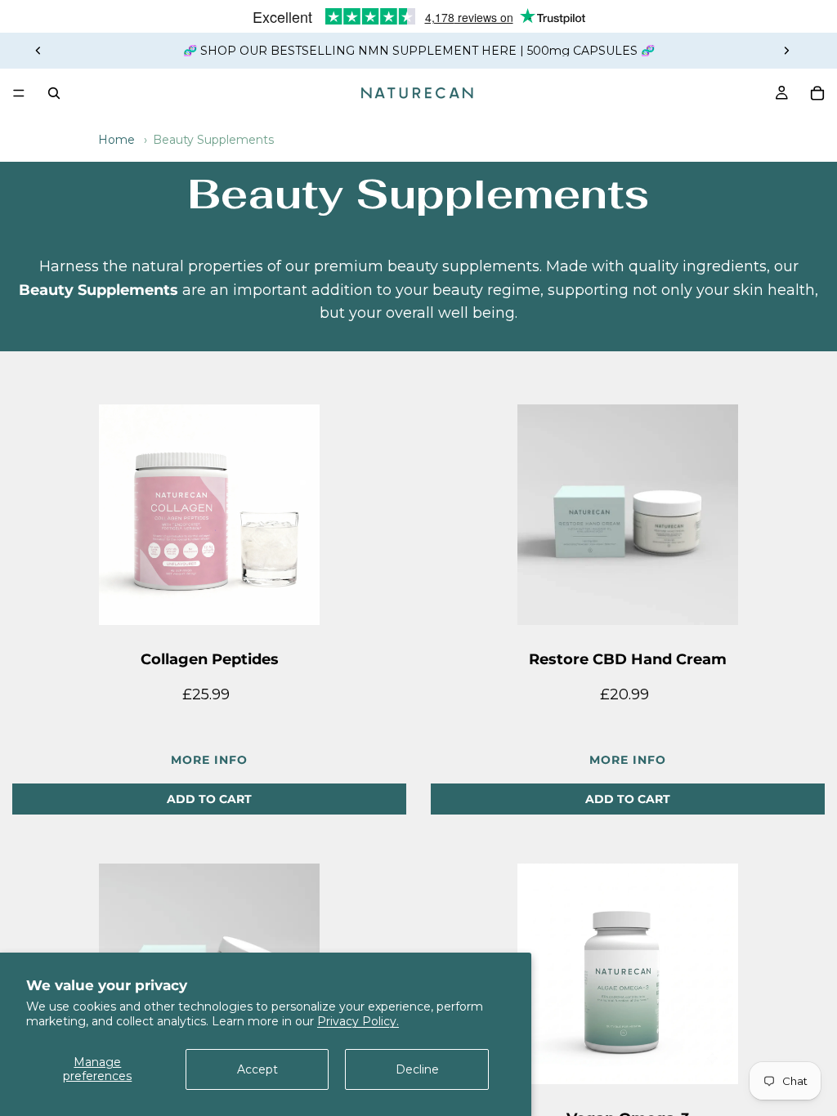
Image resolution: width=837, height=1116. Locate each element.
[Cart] (817, 93)
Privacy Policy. (358, 1021)
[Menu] (19, 93)
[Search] (54, 93)
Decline (417, 1069)
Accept (257, 1069)
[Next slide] (786, 51)
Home (116, 139)
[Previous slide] (38, 51)
